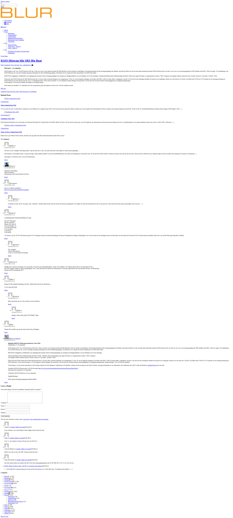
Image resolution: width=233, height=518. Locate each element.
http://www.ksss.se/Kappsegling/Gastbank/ (16, 189)
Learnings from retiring (35, 466)
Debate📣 (7, 480)
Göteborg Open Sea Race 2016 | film (11, 91)
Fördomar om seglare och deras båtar (18, 51)
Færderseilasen (12, 35)
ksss (21, 65)
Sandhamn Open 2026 (7, 118)
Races (6, 32)
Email (3, 409)
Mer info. (3, 88)
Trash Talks (7, 511)
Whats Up (7, 513)
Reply (6, 160)
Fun (5, 50)
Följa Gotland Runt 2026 (8, 105)
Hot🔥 (6, 485)
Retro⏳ (6, 505)
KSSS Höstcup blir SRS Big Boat (21, 60)
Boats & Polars (12, 45)
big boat (16, 65)
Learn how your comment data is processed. (36, 419)
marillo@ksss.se (152, 365)
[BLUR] (26, 17)
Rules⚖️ (6, 506)
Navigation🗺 (8, 487)
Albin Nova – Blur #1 (14, 46)
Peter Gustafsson (5, 65)
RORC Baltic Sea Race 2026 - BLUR (15, 466)
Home (6, 30)
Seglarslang (11, 53)
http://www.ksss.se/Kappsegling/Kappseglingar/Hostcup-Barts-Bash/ (58, 368)
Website (3, 412)
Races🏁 (7, 495)
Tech (5, 43)
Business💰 (7, 478)
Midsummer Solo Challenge (16, 40)
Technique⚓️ (8, 510)
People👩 (7, 493)
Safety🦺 (7, 508)
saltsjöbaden (26, 65)
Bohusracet (11, 33)
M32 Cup (11, 500)
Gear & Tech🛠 (8, 483)
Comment (4, 403)
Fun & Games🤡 (9, 481)
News (12, 65)
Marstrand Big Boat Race (15, 38)
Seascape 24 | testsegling (29, 91)
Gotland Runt (12, 36)
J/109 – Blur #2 (12, 48)
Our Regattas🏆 (5, 115)
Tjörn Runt (11, 41)
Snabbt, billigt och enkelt (18, 427)
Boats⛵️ (6, 476)
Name (3, 406)
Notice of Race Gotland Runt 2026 (11, 132)
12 (31, 65)
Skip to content (5, 1)
